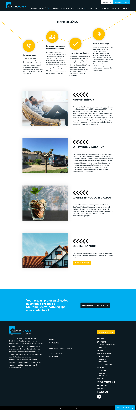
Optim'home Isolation (16, 5)
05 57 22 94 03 (107, 2)
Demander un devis (122, 2)
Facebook (99, 397)
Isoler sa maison (106, 332)
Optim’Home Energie (103, 120)
